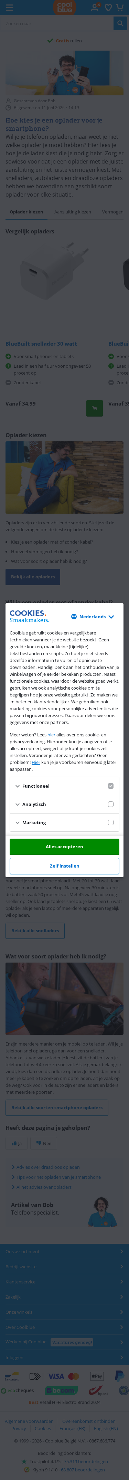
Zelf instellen (64, 866)
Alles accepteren (64, 846)
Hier (36, 762)
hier (51, 735)
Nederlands (92, 616)
